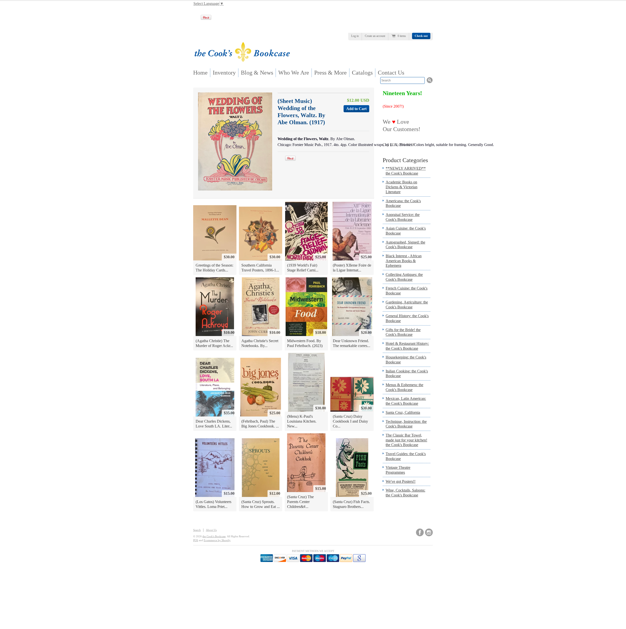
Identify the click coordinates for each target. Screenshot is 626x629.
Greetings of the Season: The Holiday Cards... (214, 267)
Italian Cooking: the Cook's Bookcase (407, 373)
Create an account (375, 36)
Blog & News (257, 72)
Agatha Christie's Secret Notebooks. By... (259, 343)
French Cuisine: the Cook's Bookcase (406, 290)
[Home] (242, 60)
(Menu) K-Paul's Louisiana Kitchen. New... (301, 421)
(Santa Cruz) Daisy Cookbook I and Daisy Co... (350, 421)
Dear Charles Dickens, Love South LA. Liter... (214, 423)
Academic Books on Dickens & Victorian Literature (401, 187)
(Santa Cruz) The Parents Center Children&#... (300, 501)
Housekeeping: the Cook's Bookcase (406, 359)
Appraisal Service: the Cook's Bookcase (403, 217)
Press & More (330, 72)
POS (195, 540)
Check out (421, 36)
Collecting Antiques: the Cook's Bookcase (404, 276)
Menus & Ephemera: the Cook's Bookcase (404, 387)
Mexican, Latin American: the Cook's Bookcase (406, 400)
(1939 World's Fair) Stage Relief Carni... (302, 267)
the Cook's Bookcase (214, 536)
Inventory (224, 72)
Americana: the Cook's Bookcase (403, 203)
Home (200, 72)
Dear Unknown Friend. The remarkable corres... (351, 343)
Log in (355, 36)
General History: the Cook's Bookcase (407, 318)
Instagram (429, 532)
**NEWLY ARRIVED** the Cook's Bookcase (406, 170)
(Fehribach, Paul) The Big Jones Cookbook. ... (260, 423)
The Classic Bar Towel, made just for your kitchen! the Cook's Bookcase (406, 440)
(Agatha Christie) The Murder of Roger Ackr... (214, 343)
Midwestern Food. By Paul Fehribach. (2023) (305, 343)
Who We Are (293, 72)
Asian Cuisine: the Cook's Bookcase (406, 230)
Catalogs (362, 72)
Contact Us (391, 72)
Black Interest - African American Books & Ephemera (404, 261)
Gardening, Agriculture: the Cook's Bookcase (407, 304)
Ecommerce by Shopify (217, 540)
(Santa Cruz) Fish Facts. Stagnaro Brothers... (351, 504)
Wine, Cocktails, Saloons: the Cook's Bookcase (405, 492)
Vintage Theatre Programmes (398, 469)
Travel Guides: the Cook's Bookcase (406, 456)
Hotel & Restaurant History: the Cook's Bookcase (407, 345)
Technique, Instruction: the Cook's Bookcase (406, 423)
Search (197, 529)
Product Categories (405, 160)
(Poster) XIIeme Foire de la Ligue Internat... (352, 267)
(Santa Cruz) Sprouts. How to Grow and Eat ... (260, 504)
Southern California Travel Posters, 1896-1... (260, 267)
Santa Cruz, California (403, 412)
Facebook (420, 532)
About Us (211, 529)
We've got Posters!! (400, 481)
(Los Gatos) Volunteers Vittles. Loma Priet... (213, 504)
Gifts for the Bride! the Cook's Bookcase (403, 332)
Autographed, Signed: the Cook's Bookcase (405, 244)
